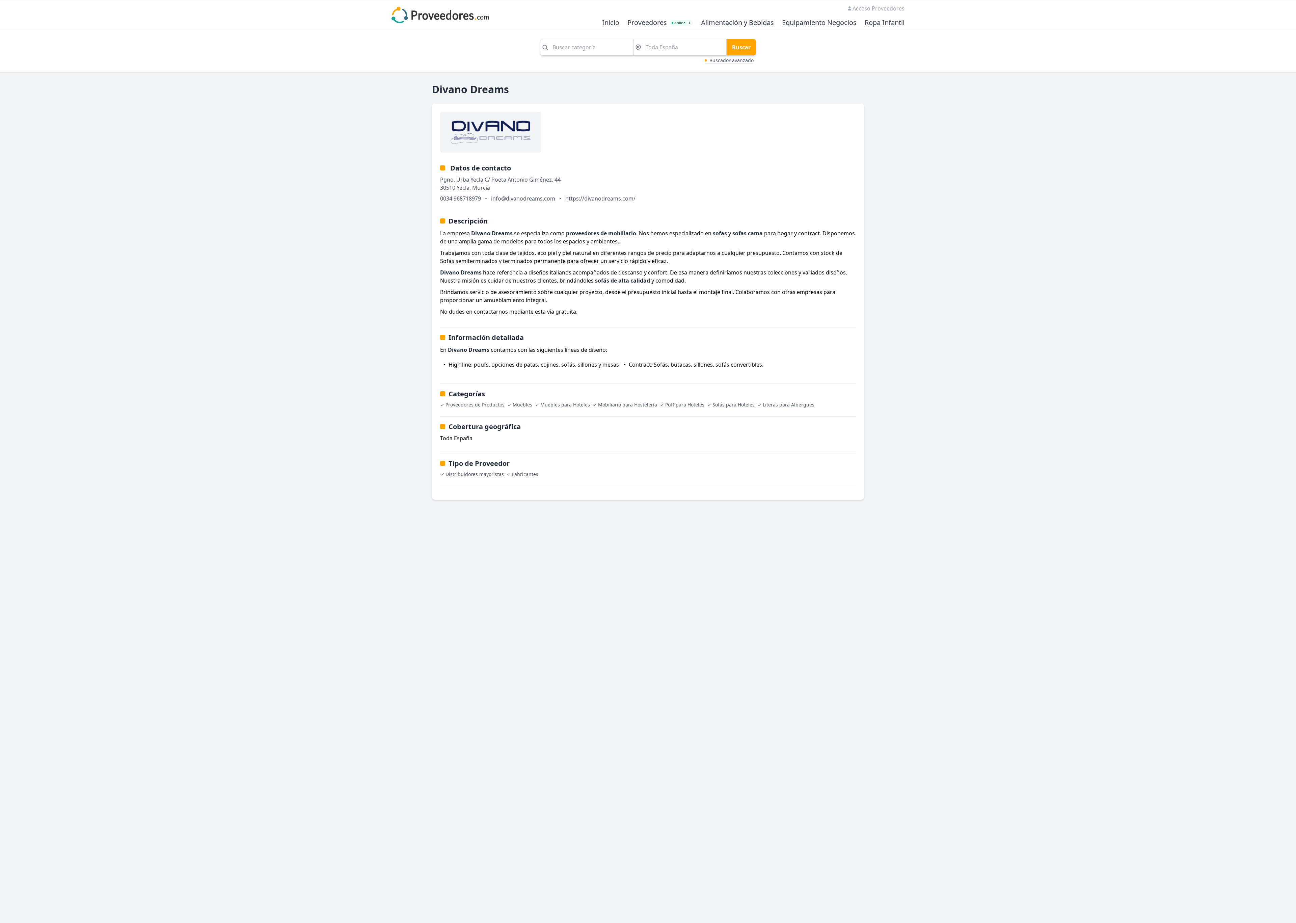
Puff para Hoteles (684, 404)
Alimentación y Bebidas (737, 23)
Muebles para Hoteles (565, 404)
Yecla (463, 187)
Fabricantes (525, 474)
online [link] (682, 22)
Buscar (741, 47)
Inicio (610, 23)
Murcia (481, 187)
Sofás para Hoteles (733, 404)
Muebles (522, 404)
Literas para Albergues (788, 404)
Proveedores (647, 23)
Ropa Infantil (885, 23)
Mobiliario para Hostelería (627, 404)
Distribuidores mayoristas (475, 474)
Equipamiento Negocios (819, 23)
